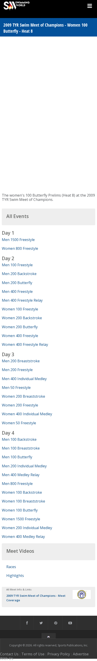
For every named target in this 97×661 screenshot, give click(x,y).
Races (11, 566)
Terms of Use (32, 654)
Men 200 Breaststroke (21, 360)
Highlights (15, 575)
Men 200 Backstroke (19, 273)
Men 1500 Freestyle (18, 239)
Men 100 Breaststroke (21, 448)
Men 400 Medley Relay (20, 474)
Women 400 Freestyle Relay (25, 344)
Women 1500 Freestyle (21, 518)
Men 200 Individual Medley (24, 466)
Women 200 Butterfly (20, 326)
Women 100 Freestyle (20, 309)
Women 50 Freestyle (19, 422)
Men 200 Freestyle (17, 369)
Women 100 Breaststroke (23, 501)
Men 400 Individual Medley (24, 378)
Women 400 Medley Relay (23, 536)
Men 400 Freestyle (17, 291)
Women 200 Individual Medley (27, 527)
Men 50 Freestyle (16, 387)
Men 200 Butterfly (17, 282)
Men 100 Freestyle (17, 264)
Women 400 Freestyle (20, 335)
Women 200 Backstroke (22, 317)
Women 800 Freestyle (20, 248)
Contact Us (9, 654)
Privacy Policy (58, 654)
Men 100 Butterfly (17, 456)
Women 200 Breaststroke (23, 396)
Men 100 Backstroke (19, 439)
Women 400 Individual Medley (27, 413)
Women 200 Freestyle (20, 405)
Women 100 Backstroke (22, 492)
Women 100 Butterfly (20, 510)
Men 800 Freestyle (17, 483)
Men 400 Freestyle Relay (22, 300)
